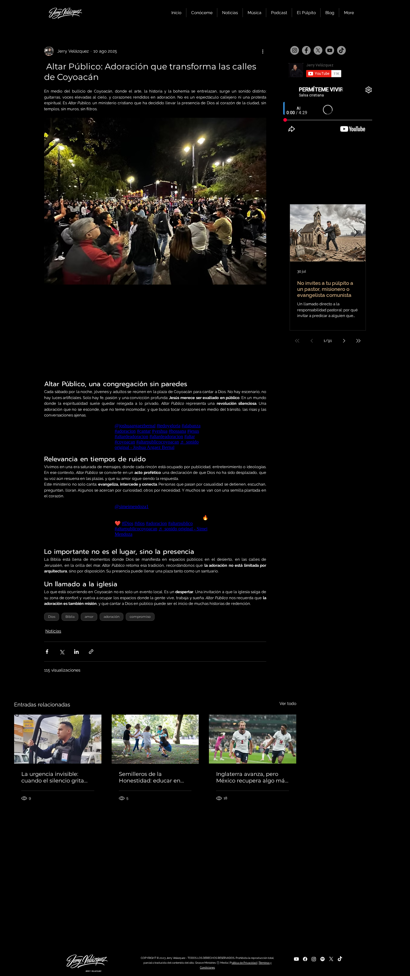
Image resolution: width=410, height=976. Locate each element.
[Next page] (344, 340)
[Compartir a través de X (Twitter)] (62, 651)
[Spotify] (322, 959)
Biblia (69, 617)
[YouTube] (329, 50)
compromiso (140, 617)
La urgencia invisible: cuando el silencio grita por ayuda (52, 777)
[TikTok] (341, 50)
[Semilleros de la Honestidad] (155, 739)
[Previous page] (311, 340)
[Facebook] (306, 50)
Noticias (53, 631)
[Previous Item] (299, 233)
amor (89, 617)
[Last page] (358, 340)
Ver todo (287, 703)
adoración (111, 617)
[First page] (297, 340)
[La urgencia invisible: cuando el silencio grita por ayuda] (57, 739)
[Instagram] (294, 50)
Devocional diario (319, 280)
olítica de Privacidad (245, 962)
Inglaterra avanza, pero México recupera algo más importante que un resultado (252, 777)
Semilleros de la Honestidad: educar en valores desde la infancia (152, 777)
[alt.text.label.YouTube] (296, 959)
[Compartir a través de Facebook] (47, 651)
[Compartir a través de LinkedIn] (76, 651)
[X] (318, 50)
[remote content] (155, 331)
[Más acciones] (262, 51)
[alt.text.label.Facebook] (305, 959)
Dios (51, 617)
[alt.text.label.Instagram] (314, 959)
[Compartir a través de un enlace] (91, 651)
